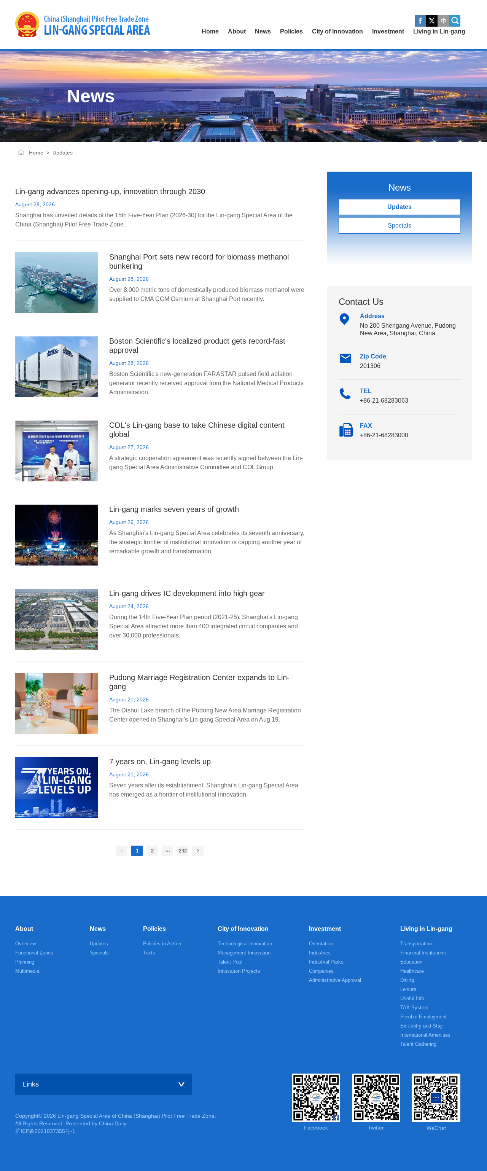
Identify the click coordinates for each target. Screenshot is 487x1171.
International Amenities (425, 1035)
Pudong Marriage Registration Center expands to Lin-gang (199, 682)
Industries (320, 953)
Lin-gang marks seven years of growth (174, 509)
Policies (154, 929)
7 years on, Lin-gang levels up (160, 761)
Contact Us (361, 301)
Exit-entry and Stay (421, 1026)
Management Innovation (244, 953)
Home (21, 152)
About (24, 929)
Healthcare (412, 971)
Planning (24, 962)
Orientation (321, 943)
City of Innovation (243, 929)
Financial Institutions (423, 953)
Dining (407, 980)
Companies (321, 971)
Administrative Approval (335, 980)
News (98, 929)
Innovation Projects (239, 971)
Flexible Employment (423, 1017)
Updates (63, 153)
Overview (25, 943)
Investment (325, 929)
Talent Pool (230, 962)
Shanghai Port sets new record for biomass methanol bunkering (199, 261)
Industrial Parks (326, 962)
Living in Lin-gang (426, 929)
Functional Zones (34, 953)
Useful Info (412, 998)
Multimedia (27, 971)
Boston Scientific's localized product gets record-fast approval (197, 345)
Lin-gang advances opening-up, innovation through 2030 (110, 191)
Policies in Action (162, 943)
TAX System (414, 1007)
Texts (149, 953)
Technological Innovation (245, 943)
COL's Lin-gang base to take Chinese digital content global (197, 429)
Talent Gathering (418, 1044)
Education (411, 962)
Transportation (416, 943)
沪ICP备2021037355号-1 (45, 1131)
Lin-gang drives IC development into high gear (187, 593)
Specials (399, 225)
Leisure (408, 989)
